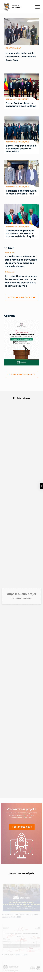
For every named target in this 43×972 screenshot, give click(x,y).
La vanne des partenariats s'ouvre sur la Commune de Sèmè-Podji (21, 56)
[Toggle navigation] (37, 7)
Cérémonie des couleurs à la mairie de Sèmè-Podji (21, 192)
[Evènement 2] (21, 363)
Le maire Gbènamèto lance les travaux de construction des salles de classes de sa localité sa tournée (21, 281)
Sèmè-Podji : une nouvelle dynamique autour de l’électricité (21, 148)
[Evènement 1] (17, 363)
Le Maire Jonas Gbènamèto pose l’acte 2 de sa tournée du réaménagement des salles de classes (21, 261)
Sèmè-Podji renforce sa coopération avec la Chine (21, 104)
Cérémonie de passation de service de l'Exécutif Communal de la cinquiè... (21, 233)
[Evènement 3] (25, 363)
